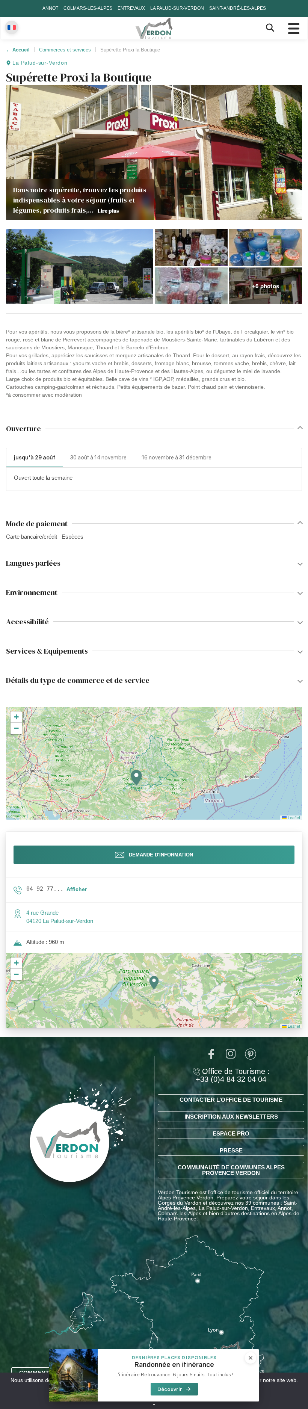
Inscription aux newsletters (231, 1116)
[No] (154, 1404)
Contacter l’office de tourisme (231, 1099)
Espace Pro (231, 1133)
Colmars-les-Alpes (87, 8)
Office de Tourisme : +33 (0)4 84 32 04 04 (233, 1075)
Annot (50, 8)
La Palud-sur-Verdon (177, 8)
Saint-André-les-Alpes (237, 8)
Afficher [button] (76, 889)
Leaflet (293, 817)
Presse (231, 1150)
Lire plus (108, 210)
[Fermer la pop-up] (250, 1358)
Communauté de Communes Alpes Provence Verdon (231, 1170)
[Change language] (11, 27)
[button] (79, 266)
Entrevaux (131, 8)
